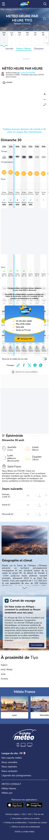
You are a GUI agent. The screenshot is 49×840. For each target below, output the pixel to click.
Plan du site (39, 814)
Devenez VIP (26, 339)
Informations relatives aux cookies (26, 818)
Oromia (15, 9)
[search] (45, 4)
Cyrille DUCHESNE (27, 73)
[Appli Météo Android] (33, 805)
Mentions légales (12, 814)
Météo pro (7, 792)
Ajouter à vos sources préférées (26, 372)
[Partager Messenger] (35, 365)
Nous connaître (9, 762)
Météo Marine (9, 788)
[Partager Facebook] (23, 365)
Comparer (39, 48)
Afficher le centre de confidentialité (26, 827)
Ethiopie (8, 9)
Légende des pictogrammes (16, 775)
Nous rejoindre (9, 766)
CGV (30, 814)
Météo (3, 9)
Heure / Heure (23, 48)
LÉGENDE (9, 82)
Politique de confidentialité (15, 822)
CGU (23, 814)
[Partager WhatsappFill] (40, 365)
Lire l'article (36, 645)
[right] (46, 37)
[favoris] (44, 18)
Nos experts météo (12, 757)
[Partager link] (18, 365)
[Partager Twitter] (29, 365)
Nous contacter (9, 771)
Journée (9, 48)
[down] (24, 588)
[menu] (4, 4)
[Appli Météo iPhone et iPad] (15, 805)
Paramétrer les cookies (37, 823)
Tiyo (20, 9)
